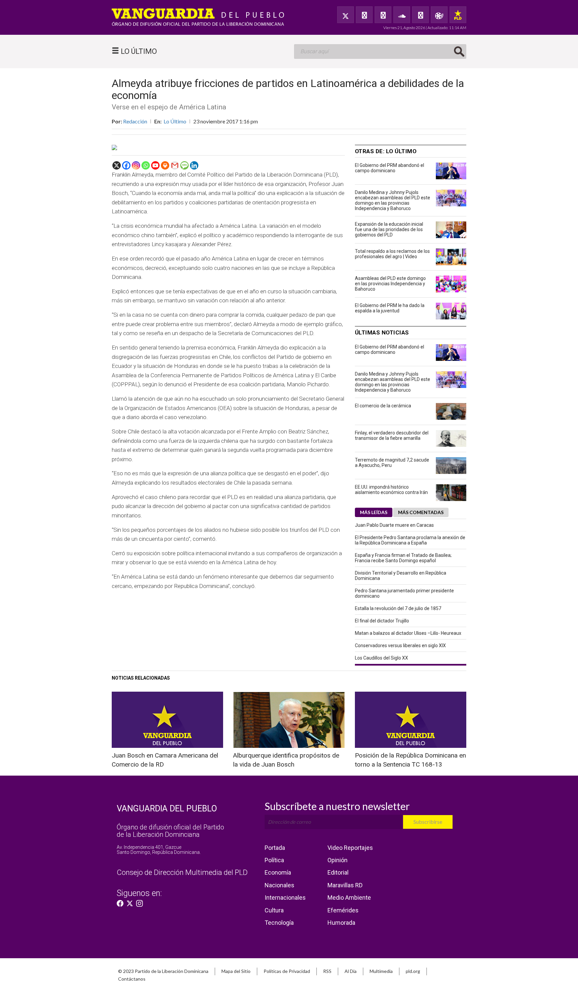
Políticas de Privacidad (287, 971)
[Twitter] (345, 14)
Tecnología (279, 922)
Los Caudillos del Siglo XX (381, 658)
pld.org (413, 971)
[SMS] (184, 165)
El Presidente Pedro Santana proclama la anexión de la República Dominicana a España (410, 540)
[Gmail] (175, 165)
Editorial (338, 872)
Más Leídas (373, 512)
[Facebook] (364, 14)
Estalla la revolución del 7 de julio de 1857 (398, 608)
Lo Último (175, 121)
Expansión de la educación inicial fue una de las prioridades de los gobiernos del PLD (389, 229)
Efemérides (343, 910)
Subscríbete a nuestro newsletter (337, 806)
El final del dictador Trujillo (382, 620)
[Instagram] (136, 165)
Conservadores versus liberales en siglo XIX (400, 645)
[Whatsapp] (145, 165)
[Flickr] (420, 14)
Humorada (341, 922)
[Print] (165, 165)
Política (274, 860)
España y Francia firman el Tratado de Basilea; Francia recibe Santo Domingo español (403, 558)
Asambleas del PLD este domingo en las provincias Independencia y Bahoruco (390, 284)
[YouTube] (383, 14)
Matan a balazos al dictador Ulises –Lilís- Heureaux (408, 633)
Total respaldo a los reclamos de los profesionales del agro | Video (392, 254)
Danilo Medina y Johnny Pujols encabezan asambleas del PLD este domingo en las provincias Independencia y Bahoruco (392, 200)
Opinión (337, 860)
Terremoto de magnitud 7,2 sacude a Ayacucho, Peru (392, 462)
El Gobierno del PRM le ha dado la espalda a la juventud (389, 308)
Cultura (274, 910)
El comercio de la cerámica (383, 405)
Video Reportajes (350, 847)
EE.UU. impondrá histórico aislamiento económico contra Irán (391, 489)
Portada (275, 847)
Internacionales (285, 897)
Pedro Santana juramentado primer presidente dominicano (404, 593)
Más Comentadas (421, 512)
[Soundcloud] (401, 14)
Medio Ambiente (349, 897)
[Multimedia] (439, 14)
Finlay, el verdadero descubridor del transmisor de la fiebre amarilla (391, 435)
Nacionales (279, 885)
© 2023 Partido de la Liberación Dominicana (163, 971)
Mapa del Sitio (236, 971)
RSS (327, 971)
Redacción (135, 121)
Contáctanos (132, 979)
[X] (116, 165)
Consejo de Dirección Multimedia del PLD (182, 872)
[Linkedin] (194, 165)
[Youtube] (155, 165)
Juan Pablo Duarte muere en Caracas (394, 525)
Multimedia (381, 971)
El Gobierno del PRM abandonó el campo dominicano (389, 168)
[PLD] (458, 14)
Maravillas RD (345, 885)
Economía (278, 872)
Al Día (351, 971)
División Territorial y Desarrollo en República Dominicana (400, 575)
